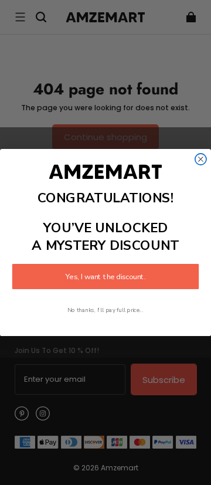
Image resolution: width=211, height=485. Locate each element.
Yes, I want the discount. (105, 277)
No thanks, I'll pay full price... (105, 310)
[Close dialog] (200, 159)
